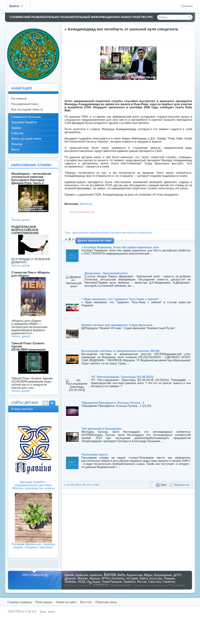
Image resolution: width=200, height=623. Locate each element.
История (132, 578)
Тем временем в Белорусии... (102, 428)
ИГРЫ (106, 578)
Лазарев (169, 578)
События (17, 133)
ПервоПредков (112, 581)
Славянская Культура (26, 116)
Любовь (70, 581)
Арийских (96, 575)
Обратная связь (106, 602)
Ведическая (135, 575)
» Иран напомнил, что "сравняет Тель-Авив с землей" (120, 299)
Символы (168, 581)
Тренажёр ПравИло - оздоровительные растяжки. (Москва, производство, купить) (33, 485)
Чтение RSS (154, 24)
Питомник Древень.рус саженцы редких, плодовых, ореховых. (33, 545)
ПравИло (129, 581)
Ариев (69, 575)
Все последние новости (27, 109)
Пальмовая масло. (94, 454)
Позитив (16, 144)
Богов (110, 574)
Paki (96, 484)
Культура (156, 578)
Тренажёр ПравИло (24, 122)
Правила (187, 6)
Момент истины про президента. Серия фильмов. (117, 325)
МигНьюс (86, 203)
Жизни (82, 578)
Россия (142, 581)
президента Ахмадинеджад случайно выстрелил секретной (112, 232)
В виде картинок (52, 403)
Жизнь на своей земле (26, 138)
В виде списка (45, 403)
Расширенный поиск (24, 104)
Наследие (93, 581)
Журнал (94, 578)
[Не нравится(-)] (73, 239)
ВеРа (121, 575)
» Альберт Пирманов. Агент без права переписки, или (120, 247)
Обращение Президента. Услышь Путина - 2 (112, 402)
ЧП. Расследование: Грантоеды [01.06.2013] (122, 376)
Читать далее (20, 219)
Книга (143, 578)
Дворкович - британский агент (106, 273)
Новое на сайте (66, 602)
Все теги (86, 602)
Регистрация (43, 602)
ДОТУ (177, 575)
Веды (148, 575)
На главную (19, 98)
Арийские (81, 575)
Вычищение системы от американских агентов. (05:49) (120, 350)
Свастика (154, 581)
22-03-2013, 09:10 (77, 484)
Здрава (16, 127)
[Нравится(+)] (66, 239)
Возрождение (163, 575)
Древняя (70, 578)
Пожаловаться (81, 212)
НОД (81, 581)
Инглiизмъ (118, 578)
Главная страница (19, 602)
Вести (15, 149)
